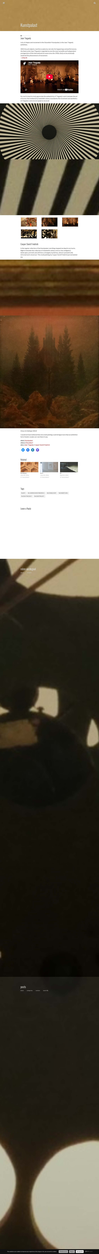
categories (30, 990)
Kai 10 (41, 473)
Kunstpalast (29, 440)
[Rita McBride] (29, 467)
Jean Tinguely (28, 445)
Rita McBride (23, 473)
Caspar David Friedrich (42, 445)
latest (22, 990)
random (38, 990)
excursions (26, 35)
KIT (60, 473)
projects (29, 572)
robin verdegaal (28, 569)
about (22, 572)
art (24, 493)
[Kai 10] (49, 467)
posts (23, 987)
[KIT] (69, 467)
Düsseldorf (29, 443)
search (45, 990)
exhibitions (63, 493)
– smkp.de (23, 58)
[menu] (4, 3)
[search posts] (94, 3)
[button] (29, 222)
